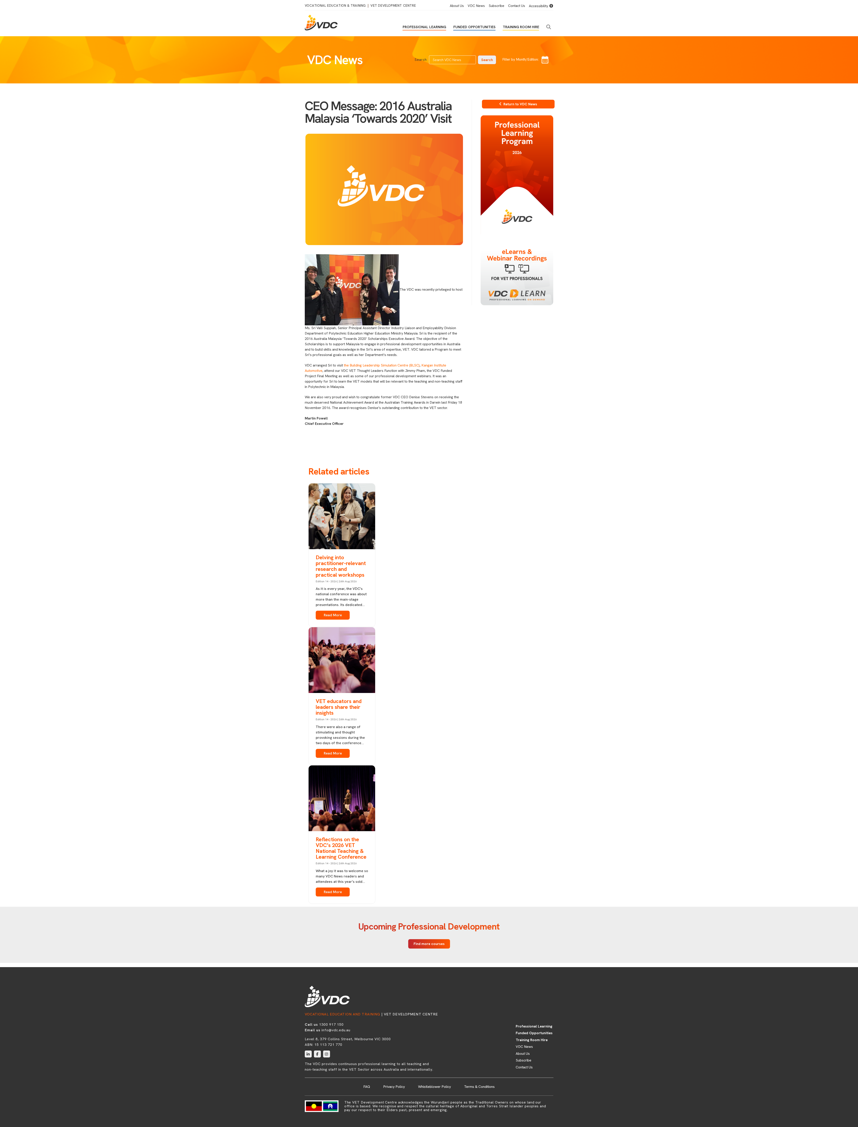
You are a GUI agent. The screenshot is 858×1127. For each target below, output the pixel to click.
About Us (457, 5)
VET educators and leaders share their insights (339, 707)
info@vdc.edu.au (336, 1030)
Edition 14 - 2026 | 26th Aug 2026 (336, 581)
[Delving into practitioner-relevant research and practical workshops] (342, 517)
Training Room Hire (521, 27)
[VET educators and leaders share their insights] (342, 661)
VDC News (476, 5)
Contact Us (516, 5)
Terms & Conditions (479, 1086)
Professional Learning (424, 27)
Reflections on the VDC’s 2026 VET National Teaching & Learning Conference (341, 848)
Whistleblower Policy (434, 1086)
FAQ (366, 1086)
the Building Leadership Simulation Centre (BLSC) (382, 365)
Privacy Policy (394, 1086)
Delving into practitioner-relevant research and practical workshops (341, 566)
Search (420, 59)
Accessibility (539, 6)
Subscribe (496, 5)
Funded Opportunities (474, 27)
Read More (333, 615)
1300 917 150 (331, 1024)
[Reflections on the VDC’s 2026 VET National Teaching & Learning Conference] (342, 799)
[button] (549, 27)
